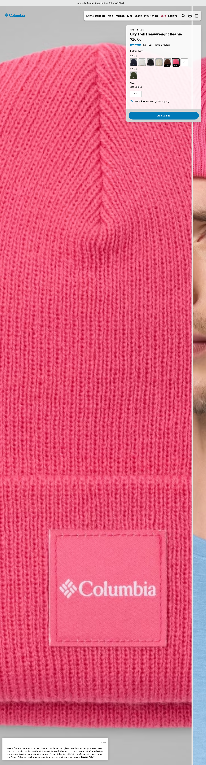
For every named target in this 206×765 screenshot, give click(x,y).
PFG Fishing (151, 15)
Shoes (138, 15)
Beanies (140, 30)
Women (120, 15)
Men (110, 15)
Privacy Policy (87, 757)
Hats (132, 30)
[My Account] (190, 15)
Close (103, 742)
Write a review (162, 44)
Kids (129, 15)
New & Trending (95, 15)
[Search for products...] (183, 15)
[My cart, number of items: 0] (196, 15)
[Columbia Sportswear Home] (15, 15)
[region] (103, 385)
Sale (163, 15)
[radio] (133, 62)
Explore (172, 15)
